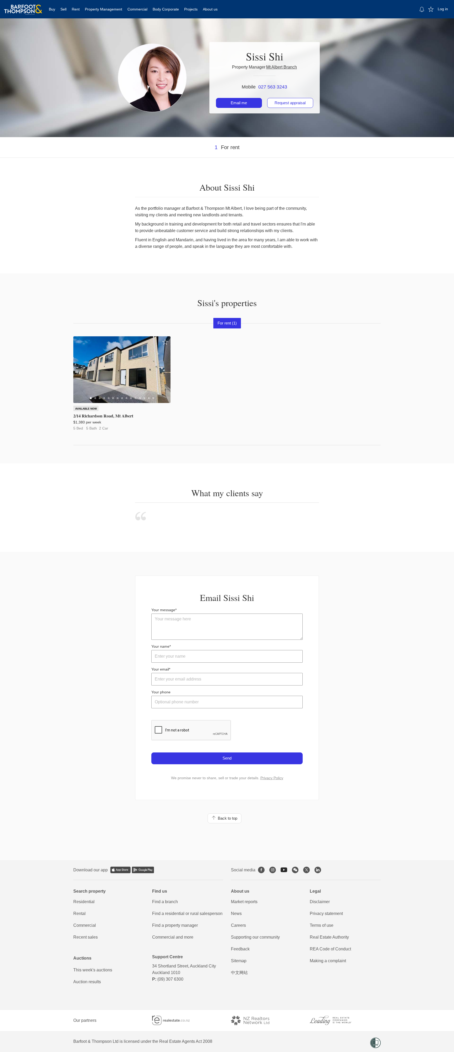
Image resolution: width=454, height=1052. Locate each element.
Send (227, 758)
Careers (238, 925)
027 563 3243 (272, 87)
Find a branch (165, 901)
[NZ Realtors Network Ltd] (255, 1020)
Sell (63, 9)
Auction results (87, 982)
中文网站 (239, 972)
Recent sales (85, 937)
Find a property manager (175, 925)
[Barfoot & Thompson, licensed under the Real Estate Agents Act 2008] (23, 6)
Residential (84, 901)
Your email (160, 669)
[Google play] (143, 870)
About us (210, 9)
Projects (191, 9)
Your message (163, 610)
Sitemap (238, 961)
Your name (160, 646)
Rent (76, 9)
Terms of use (321, 925)
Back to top (226, 818)
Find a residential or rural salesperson (187, 913)
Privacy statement (326, 913)
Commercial (137, 9)
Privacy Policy (271, 778)
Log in (443, 9)
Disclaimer (320, 901)
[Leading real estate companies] (336, 1020)
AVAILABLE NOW (86, 408)
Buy (52, 9)
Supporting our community (255, 937)
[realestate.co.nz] (175, 1020)
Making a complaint (328, 961)
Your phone (161, 692)
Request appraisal (290, 103)
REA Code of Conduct (330, 949)
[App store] (120, 870)
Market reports (244, 901)
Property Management (103, 9)
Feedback (240, 949)
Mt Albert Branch (281, 67)
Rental (79, 913)
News (236, 913)
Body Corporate (166, 9)
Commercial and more (172, 937)
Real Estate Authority (329, 937)
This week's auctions (92, 970)
